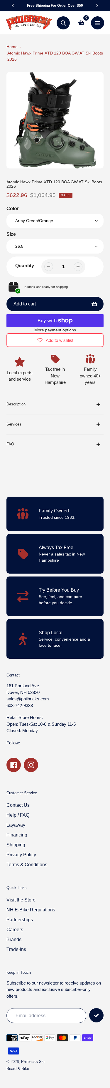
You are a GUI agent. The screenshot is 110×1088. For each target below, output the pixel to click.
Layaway (15, 824)
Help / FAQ (17, 815)
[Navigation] (97, 22)
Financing (16, 834)
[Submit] (96, 1015)
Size (11, 234)
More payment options (55, 330)
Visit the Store (20, 899)
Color (12, 208)
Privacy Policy (21, 854)
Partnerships (19, 919)
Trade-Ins (16, 949)
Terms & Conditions (26, 864)
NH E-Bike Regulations (30, 909)
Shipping (15, 844)
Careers (14, 929)
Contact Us (18, 805)
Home (12, 46)
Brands (13, 939)
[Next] (97, 5)
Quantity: (25, 265)
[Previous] (13, 5)
